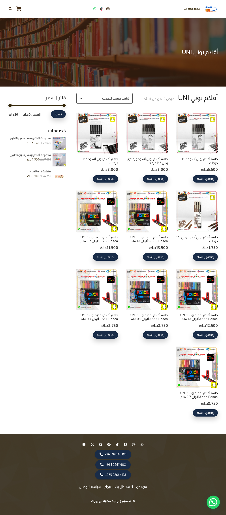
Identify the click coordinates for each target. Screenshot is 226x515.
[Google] (100, 444)
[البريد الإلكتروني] (84, 444)
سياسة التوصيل (90, 487)
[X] (92, 444)
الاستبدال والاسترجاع (118, 487)
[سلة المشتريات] (19, 9)
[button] (10, 8)
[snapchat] (125, 444)
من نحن (141, 487)
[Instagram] (108, 9)
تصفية (58, 114)
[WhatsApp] (94, 9)
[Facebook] (109, 444)
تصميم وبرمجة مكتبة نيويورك (111, 501)
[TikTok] (101, 9)
